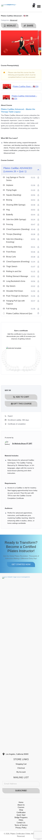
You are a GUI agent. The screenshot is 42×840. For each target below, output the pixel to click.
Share (30, 25)
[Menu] (39, 6)
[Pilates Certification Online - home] (8, 6)
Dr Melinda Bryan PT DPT (22, 443)
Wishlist (11, 25)
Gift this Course (22, 404)
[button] (21, 564)
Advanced (13, 20)
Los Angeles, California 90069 (17, 754)
